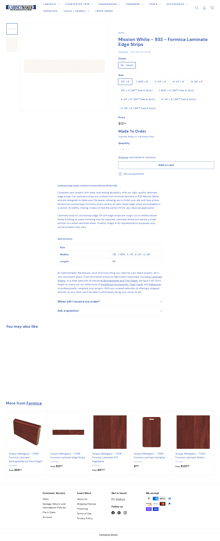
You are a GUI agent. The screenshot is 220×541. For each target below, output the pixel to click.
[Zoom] (64, 67)
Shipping (123, 157)
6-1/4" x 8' (178, 81)
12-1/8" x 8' (197, 81)
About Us (82, 499)
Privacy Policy (85, 518)
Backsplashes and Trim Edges (120, 280)
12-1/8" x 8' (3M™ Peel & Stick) (138, 108)
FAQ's (46, 499)
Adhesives (50, 11)
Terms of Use (84, 513)
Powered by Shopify (108, 534)
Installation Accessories (115, 284)
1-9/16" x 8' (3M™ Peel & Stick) (176, 90)
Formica (123, 51)
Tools (153, 4)
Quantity (124, 143)
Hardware (133, 4)
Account (47, 517)
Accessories (176, 4)
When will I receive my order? (79, 301)
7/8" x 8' (125, 81)
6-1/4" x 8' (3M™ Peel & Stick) (178, 99)
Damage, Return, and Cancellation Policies (54, 505)
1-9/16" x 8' (142, 81)
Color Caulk (136, 284)
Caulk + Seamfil (75, 11)
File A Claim (49, 512)
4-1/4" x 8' (160, 81)
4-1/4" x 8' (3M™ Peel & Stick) (138, 99)
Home (121, 32)
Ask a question (68, 311)
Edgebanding (108, 4)
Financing (82, 508)
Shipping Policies (86, 503)
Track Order (104, 11)
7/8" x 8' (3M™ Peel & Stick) (137, 90)
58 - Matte (127, 65)
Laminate (50, 4)
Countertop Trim (77, 4)
